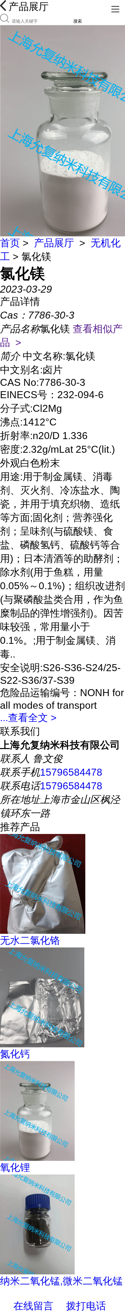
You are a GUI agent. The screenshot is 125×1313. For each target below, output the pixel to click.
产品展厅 (54, 242)
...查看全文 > (28, 717)
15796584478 (71, 772)
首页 (10, 242)
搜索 (77, 21)
